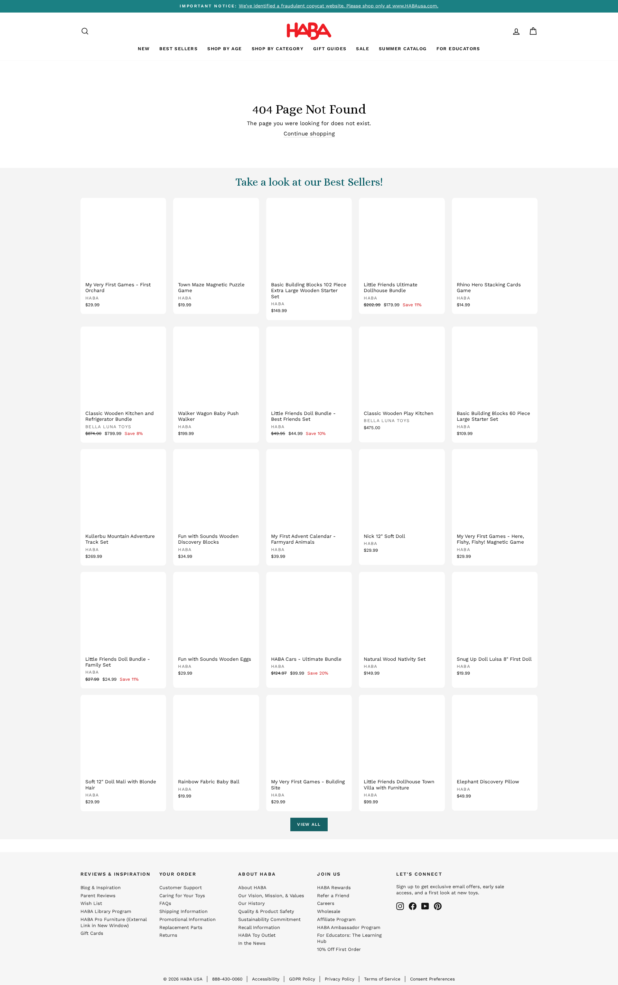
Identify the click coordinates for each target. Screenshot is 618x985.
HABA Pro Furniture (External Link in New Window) (113, 922)
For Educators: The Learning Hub (349, 938)
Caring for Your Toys (182, 895)
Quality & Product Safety (266, 911)
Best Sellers (178, 48)
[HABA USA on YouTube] (425, 906)
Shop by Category (278, 48)
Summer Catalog (403, 48)
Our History (251, 903)
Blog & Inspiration (100, 887)
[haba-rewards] (504, 31)
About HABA (252, 887)
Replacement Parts (180, 927)
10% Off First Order (339, 949)
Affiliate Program (336, 919)
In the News (252, 943)
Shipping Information (183, 911)
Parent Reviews (98, 895)
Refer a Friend (333, 895)
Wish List (91, 903)
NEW (144, 48)
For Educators (458, 48)
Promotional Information (187, 919)
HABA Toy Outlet (257, 935)
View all (309, 824)
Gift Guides (329, 48)
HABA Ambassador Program (348, 927)
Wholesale (328, 911)
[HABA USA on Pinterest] (438, 906)
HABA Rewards (334, 887)
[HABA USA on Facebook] (413, 906)
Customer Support (180, 887)
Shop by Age (224, 48)
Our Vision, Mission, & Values (271, 895)
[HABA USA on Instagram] (400, 906)
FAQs (165, 903)
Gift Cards (91, 933)
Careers (325, 903)
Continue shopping (309, 133)
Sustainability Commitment (269, 919)
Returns (168, 935)
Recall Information (259, 927)
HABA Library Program (105, 911)
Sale (362, 48)
